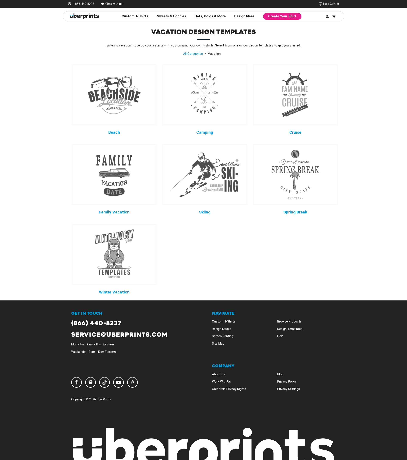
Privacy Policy (286, 381)
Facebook (76, 382)
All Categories (193, 54)
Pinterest (132, 382)
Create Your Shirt (282, 16)
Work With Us (221, 381)
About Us (218, 374)
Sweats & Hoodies (171, 16)
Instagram (90, 382)
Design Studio (221, 329)
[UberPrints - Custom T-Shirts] (84, 16)
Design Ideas (244, 16)
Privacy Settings (288, 389)
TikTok (104, 382)
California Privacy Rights (229, 389)
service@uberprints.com (119, 335)
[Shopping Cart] (334, 16)
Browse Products (289, 321)
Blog (280, 374)
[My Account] (327, 16)
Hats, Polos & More (210, 16)
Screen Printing (222, 336)
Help (280, 336)
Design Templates (289, 329)
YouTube (118, 382)
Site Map (218, 343)
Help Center (331, 4)
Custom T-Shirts (135, 16)
